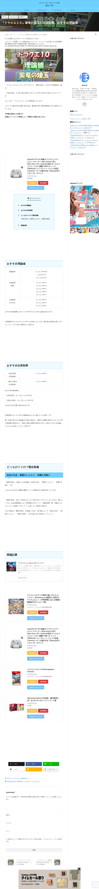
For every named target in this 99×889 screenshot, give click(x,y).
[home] (84, 104)
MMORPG (20, 781)
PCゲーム (9, 778)
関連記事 (24, 225)
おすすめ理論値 (26, 205)
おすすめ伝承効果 (27, 210)
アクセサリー (27, 781)
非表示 (37, 198)
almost (86, 128)
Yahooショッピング (35, 188)
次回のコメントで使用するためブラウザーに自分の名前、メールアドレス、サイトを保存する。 (34, 840)
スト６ (73, 10)
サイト (8, 831)
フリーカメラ (57, 10)
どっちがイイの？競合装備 (29, 215)
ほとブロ (49, 5)
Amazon (32, 183)
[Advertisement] (34, 138)
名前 (8, 815)
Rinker (35, 176)
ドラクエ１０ (42, 10)
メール (8, 823)
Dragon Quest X (12, 781)
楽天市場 (43, 183)
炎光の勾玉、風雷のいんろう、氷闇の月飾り (35, 219)
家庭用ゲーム (25, 778)
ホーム (26, 10)
